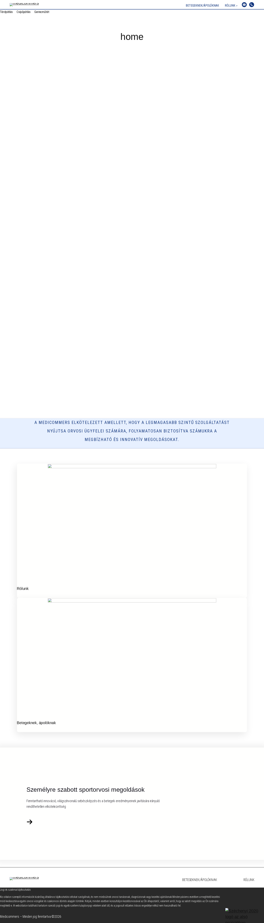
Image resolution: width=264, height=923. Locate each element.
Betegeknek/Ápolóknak (199, 880)
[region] (132, 232)
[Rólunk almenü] (237, 6)
